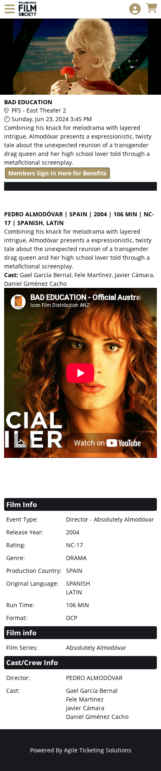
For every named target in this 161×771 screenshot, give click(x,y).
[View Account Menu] (135, 9)
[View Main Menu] (9, 9)
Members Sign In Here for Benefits (57, 173)
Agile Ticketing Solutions (97, 750)
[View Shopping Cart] (151, 8)
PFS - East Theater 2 (39, 110)
